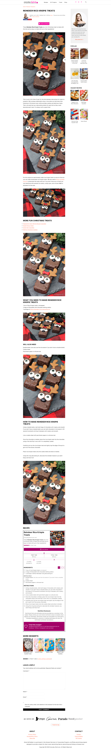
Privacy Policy (32, 734)
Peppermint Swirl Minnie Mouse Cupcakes (34, 223)
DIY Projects (53, 2)
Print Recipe (45, 549)
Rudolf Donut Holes (28, 225)
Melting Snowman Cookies (30, 229)
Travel (60, 2)
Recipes (46, 2)
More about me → (79, 39)
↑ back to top (55, 724)
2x (61, 567)
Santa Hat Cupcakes (28, 227)
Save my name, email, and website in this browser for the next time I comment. (43, 705)
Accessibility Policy (32, 736)
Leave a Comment (35, 16)
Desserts (33, 6)
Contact (79, 734)
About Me (32, 738)
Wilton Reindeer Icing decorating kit (40, 309)
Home (24, 6)
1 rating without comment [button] (44, 659)
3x (63, 567)
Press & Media (79, 736)
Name (25, 691)
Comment (26, 671)
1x (58, 567)
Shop (65, 2)
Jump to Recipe (44, 23)
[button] (24, 545)
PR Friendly (79, 738)
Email (25, 697)
